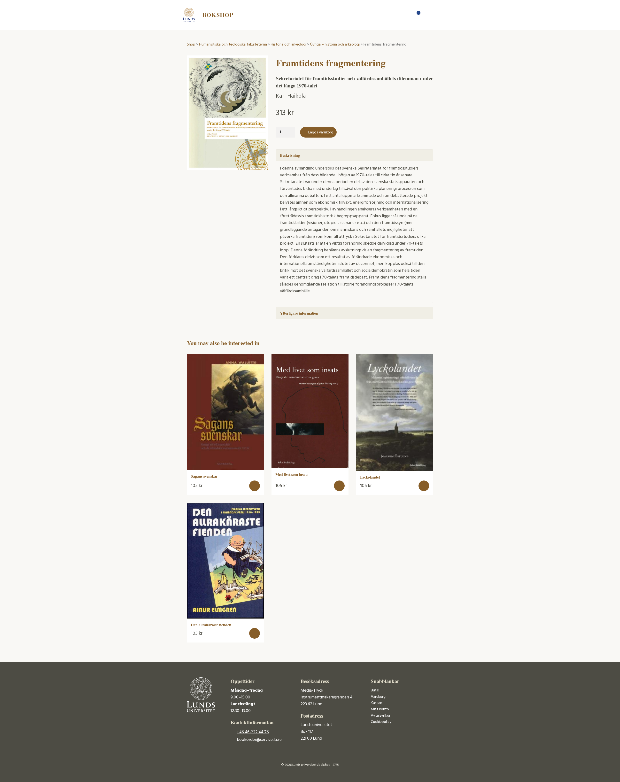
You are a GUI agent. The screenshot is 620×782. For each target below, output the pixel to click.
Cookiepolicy (381, 722)
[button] (254, 485)
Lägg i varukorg (320, 132)
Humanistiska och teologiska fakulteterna (233, 44)
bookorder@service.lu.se (259, 739)
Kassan (376, 703)
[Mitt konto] (426, 15)
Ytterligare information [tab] (299, 313)
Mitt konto (380, 709)
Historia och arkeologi (288, 44)
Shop (191, 44)
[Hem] (407, 15)
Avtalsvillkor (380, 715)
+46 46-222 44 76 (253, 732)
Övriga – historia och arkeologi (335, 44)
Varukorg (378, 697)
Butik (375, 690)
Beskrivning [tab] (290, 155)
